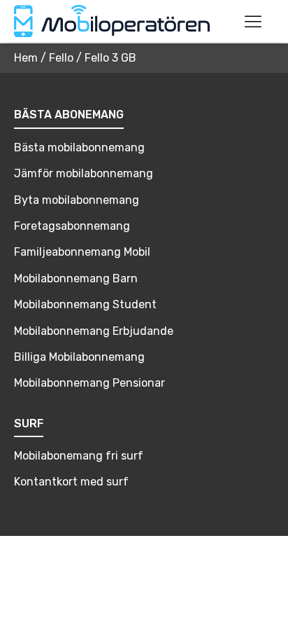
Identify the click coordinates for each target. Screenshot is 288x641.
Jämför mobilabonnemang (83, 173)
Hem (26, 57)
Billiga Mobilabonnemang (79, 357)
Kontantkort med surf (71, 481)
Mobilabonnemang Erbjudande (93, 331)
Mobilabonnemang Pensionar (89, 383)
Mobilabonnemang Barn (76, 278)
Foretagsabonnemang (72, 226)
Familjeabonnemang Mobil (82, 252)
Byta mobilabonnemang (76, 200)
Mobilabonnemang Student (85, 304)
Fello (61, 57)
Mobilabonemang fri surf (78, 455)
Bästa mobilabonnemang (79, 147)
